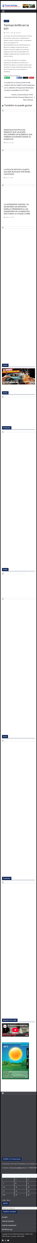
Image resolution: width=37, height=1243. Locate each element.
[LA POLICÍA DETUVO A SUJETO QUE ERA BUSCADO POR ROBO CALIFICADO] (18, 150)
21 (4, 1191)
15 (16, 1187)
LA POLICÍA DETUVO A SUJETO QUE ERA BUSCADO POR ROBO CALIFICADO (17, 171)
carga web (18, 32)
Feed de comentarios (9, 1225)
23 (28, 1191)
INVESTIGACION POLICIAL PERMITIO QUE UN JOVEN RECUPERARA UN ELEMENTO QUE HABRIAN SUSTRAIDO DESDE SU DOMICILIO (18, 134)
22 (16, 1191)
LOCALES (6, 21)
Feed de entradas (8, 1221)
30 (28, 1195)
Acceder (5, 1217)
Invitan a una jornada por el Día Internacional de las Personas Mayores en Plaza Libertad (18, 97)
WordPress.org (7, 1229)
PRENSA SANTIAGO (18, 1234)
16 (28, 1187)
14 (4, 1187)
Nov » (9, 1200)
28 (4, 1195)
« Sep (4, 1200)
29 (16, 1195)
